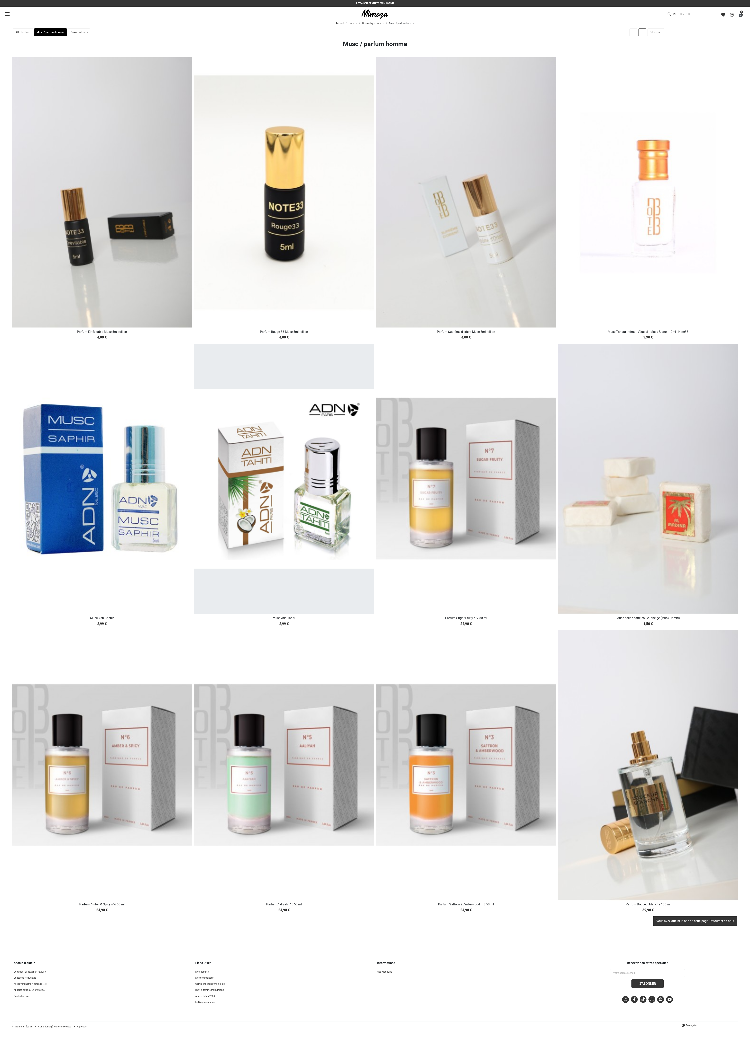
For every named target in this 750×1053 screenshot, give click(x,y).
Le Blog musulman (205, 1002)
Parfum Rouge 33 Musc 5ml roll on (284, 332)
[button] (740, 14)
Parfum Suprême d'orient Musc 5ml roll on (466, 332)
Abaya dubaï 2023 (205, 996)
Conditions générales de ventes (54, 1026)
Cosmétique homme (373, 23)
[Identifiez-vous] (731, 14)
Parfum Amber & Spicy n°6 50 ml (102, 904)
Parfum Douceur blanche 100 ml (648, 904)
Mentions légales (23, 1026)
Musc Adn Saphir (102, 618)
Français (691, 1025)
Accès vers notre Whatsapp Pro (30, 984)
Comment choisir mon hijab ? (211, 984)
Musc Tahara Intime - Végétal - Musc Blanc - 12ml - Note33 (648, 332)
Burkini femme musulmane (209, 990)
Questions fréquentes (25, 977)
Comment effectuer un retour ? (30, 971)
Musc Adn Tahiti (284, 618)
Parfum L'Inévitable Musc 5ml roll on (102, 332)
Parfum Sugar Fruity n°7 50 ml (466, 618)
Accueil (340, 23)
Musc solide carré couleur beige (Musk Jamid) (648, 618)
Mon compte (202, 971)
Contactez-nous (22, 996)
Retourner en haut (722, 921)
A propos (82, 1026)
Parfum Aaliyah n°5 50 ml (284, 904)
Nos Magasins (384, 971)
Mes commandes (204, 977)
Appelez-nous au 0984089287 (30, 990)
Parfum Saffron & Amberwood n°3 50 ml (466, 904)
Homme (353, 23)
